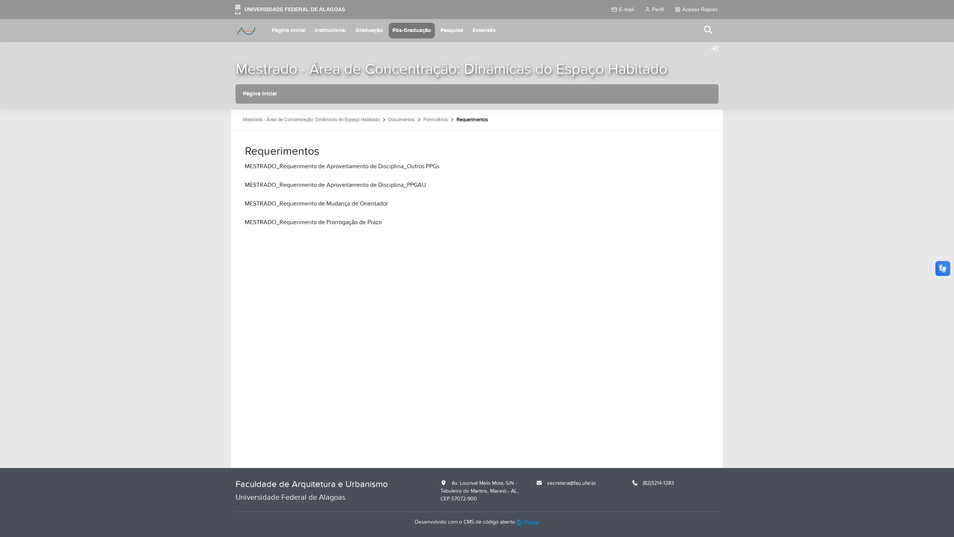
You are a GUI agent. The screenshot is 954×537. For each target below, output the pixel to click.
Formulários (435, 120)
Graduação (369, 30)
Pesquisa (451, 30)
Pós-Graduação (411, 30)
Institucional (330, 30)
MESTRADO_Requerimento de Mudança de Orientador (316, 203)
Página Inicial (289, 30)
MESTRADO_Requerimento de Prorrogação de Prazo (313, 222)
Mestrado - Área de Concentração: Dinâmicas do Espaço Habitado (451, 69)
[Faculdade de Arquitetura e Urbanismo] (246, 30)
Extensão (484, 30)
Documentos (401, 120)
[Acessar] (714, 49)
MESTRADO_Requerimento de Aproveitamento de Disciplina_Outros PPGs (342, 166)
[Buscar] (708, 30)
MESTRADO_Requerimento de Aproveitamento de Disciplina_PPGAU (335, 185)
